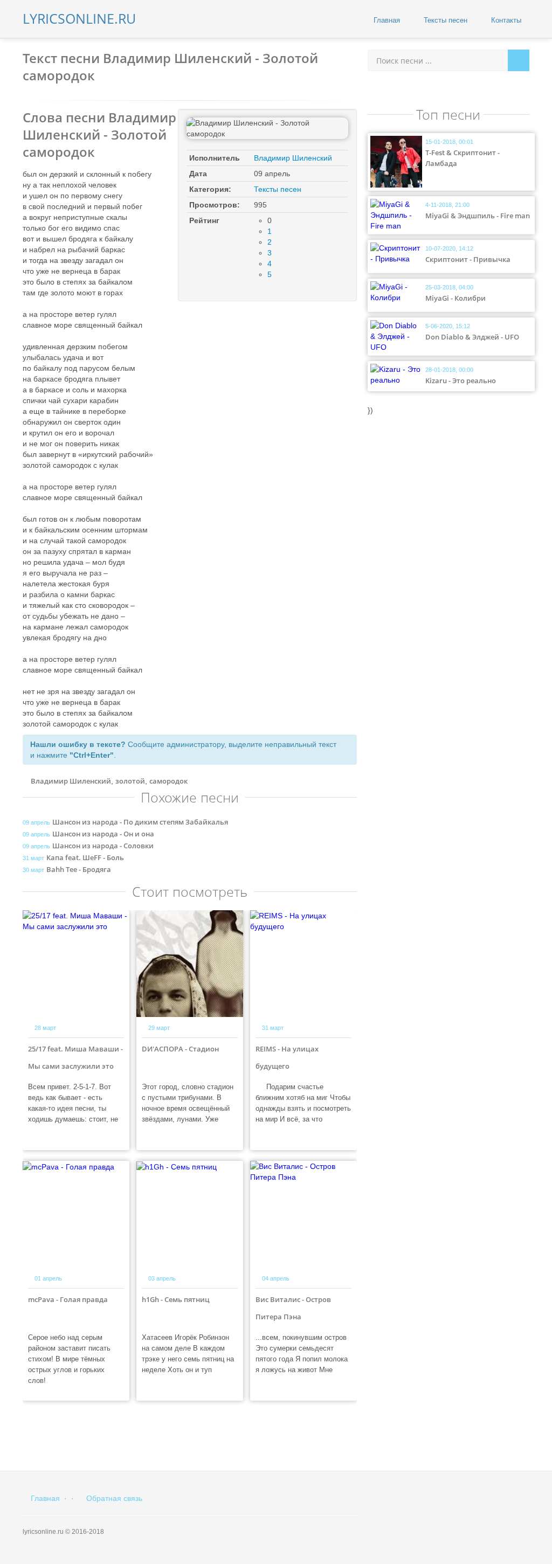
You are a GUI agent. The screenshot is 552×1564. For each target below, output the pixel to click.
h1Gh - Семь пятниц (176, 1299)
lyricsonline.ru (79, 18)
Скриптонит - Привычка (467, 259)
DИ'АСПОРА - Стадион (180, 1049)
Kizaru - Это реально (460, 380)
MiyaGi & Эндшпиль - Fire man (477, 215)
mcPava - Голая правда (68, 1299)
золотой (130, 781)
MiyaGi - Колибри (455, 298)
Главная (385, 20)
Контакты (505, 20)
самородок (168, 781)
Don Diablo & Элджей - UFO (472, 337)
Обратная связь (113, 1498)
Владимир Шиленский (293, 158)
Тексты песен (444, 20)
